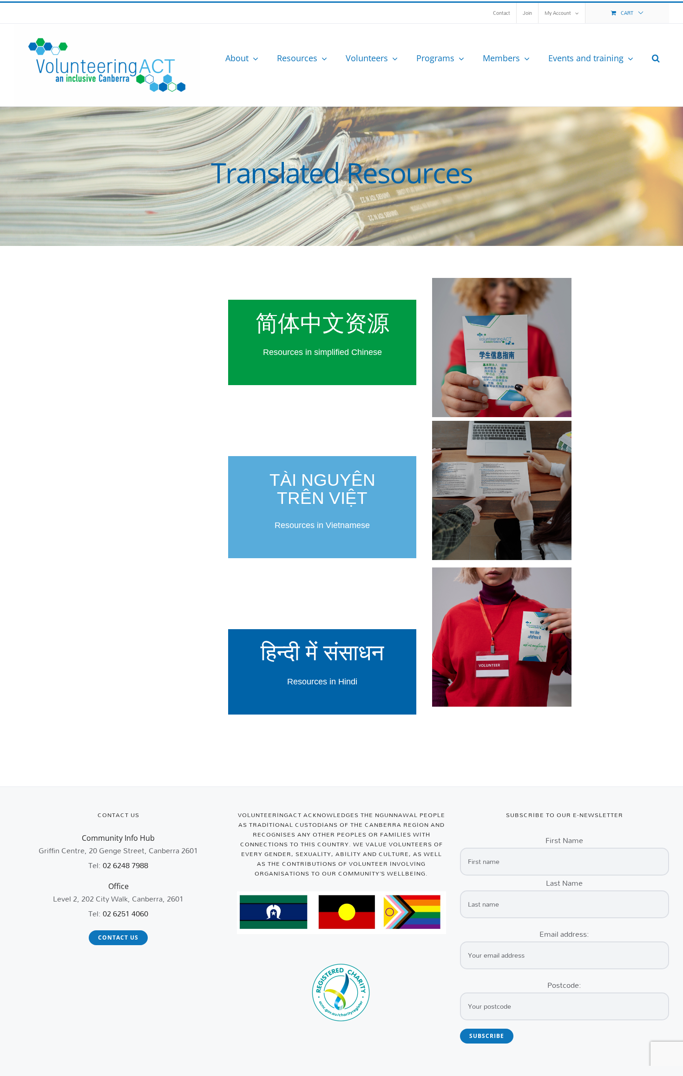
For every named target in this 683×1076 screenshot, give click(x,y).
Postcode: (564, 984)
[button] (656, 58)
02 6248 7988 (125, 865)
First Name (564, 840)
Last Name (564, 882)
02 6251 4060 (125, 913)
